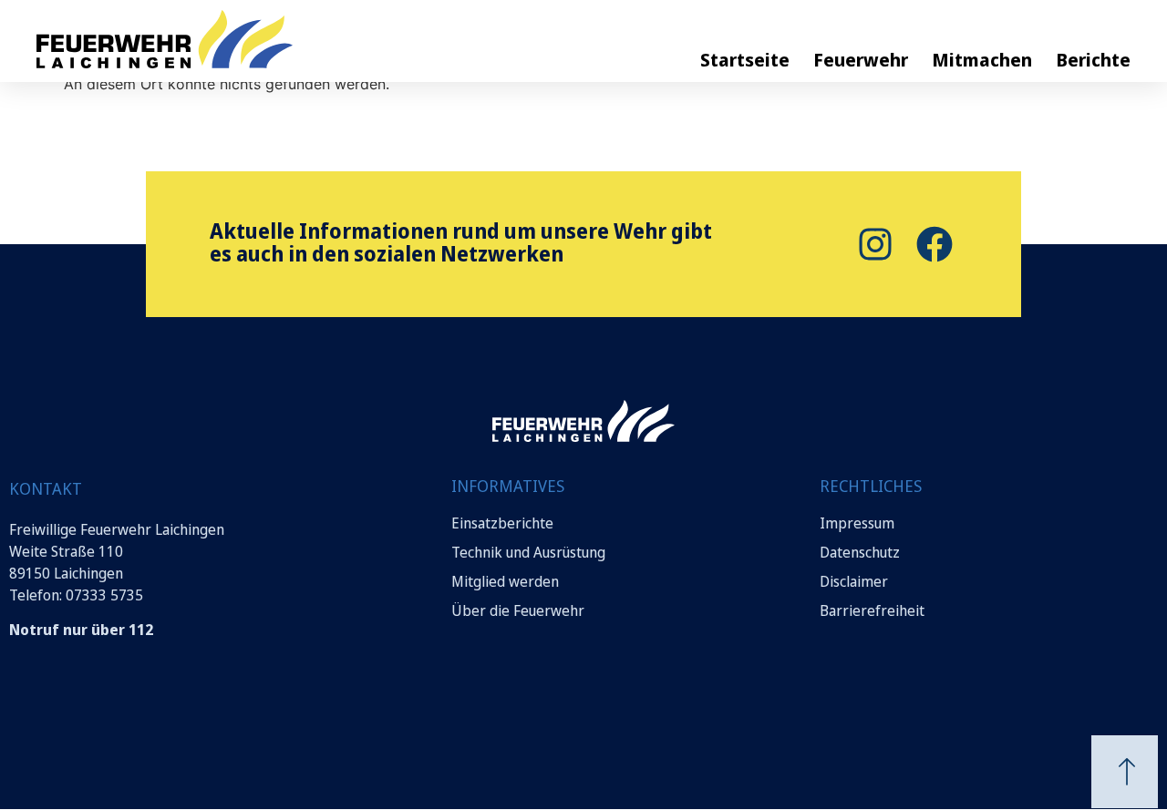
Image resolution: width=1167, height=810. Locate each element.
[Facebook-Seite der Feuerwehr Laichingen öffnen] (932, 244)
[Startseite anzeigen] (583, 421)
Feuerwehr (860, 59)
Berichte (1093, 59)
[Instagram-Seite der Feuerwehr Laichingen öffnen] (873, 244)
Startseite (745, 59)
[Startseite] (227, 39)
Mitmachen (982, 59)
